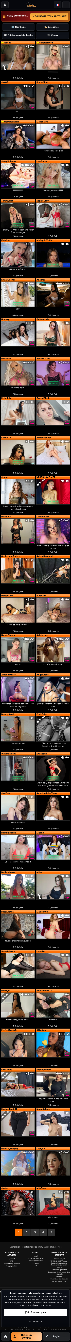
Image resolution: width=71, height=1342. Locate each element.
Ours (35, 1265)
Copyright (35, 1263)
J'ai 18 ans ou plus (35, 1312)
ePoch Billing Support (12, 1263)
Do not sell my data (59, 1281)
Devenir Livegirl (59, 1259)
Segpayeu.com (11, 1266)
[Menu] (66, 4)
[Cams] (31, 4)
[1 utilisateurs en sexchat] (18, 57)
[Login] (5, 4)
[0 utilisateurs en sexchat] (18, 96)
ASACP (59, 1267)
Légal (35, 1256)
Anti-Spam (59, 1276)
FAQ (11, 1261)
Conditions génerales (59, 1270)
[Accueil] (5, 1336)
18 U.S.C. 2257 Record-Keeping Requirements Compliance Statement (59, 1263)
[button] (57, 4)
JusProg (58, 1247)
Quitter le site (35, 1321)
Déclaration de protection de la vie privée (59, 1273)
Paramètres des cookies (59, 1279)
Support (12, 1259)
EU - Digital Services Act (35, 1258)
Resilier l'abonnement (35, 1261)
